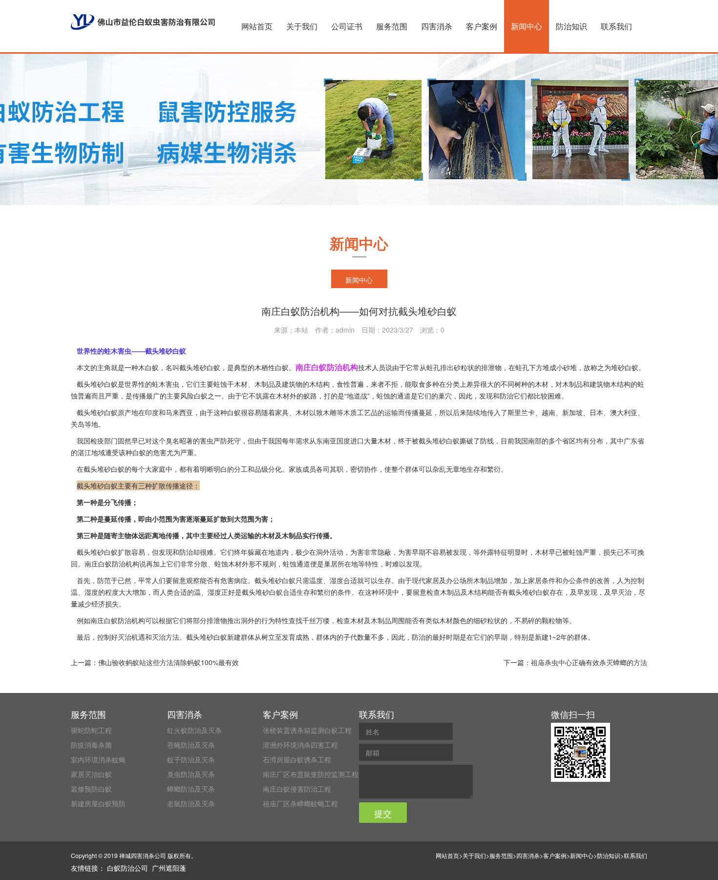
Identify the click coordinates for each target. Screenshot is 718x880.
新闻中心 (526, 26)
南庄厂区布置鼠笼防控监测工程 (311, 774)
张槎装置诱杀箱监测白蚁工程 (307, 730)
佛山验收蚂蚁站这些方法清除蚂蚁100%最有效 (168, 662)
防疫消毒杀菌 (91, 745)
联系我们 (616, 26)
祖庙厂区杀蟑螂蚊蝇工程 (300, 803)
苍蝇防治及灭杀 (191, 745)
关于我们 (301, 26)
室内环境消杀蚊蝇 (98, 759)
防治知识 (571, 26)
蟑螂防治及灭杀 (191, 789)
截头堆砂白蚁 (275, 580)
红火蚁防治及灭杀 (194, 730)
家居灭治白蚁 (91, 774)
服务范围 (391, 26)
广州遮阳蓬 (169, 868)
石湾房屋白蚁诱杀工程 (297, 759)
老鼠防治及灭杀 (191, 803)
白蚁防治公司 (127, 868)
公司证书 (346, 26)
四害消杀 (436, 26)
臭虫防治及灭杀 (191, 774)
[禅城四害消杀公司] (143, 22)
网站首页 (257, 26)
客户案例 (481, 26)
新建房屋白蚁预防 (98, 803)
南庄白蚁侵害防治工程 (297, 789)
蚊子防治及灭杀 (191, 759)
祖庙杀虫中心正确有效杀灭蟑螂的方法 (589, 662)
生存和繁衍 (483, 469)
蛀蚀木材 (228, 563)
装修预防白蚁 (91, 789)
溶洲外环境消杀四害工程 (300, 745)
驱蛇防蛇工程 (91, 730)
